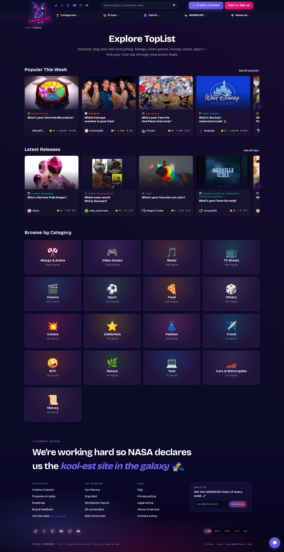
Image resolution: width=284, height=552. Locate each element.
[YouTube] (74, 5)
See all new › (251, 150)
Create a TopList (206, 5)
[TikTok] (56, 5)
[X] (44, 531)
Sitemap (208, 544)
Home (28, 27)
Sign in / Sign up (239, 5)
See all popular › (249, 70)
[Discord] (87, 5)
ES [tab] (228, 531)
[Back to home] (39, 13)
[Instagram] (81, 5)
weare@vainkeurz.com (239, 544)
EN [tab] (209, 531)
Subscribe (238, 504)
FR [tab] (219, 531)
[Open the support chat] (274, 542)
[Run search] (174, 5)
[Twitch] (68, 5)
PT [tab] (238, 531)
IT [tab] (248, 531)
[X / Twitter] (62, 5)
